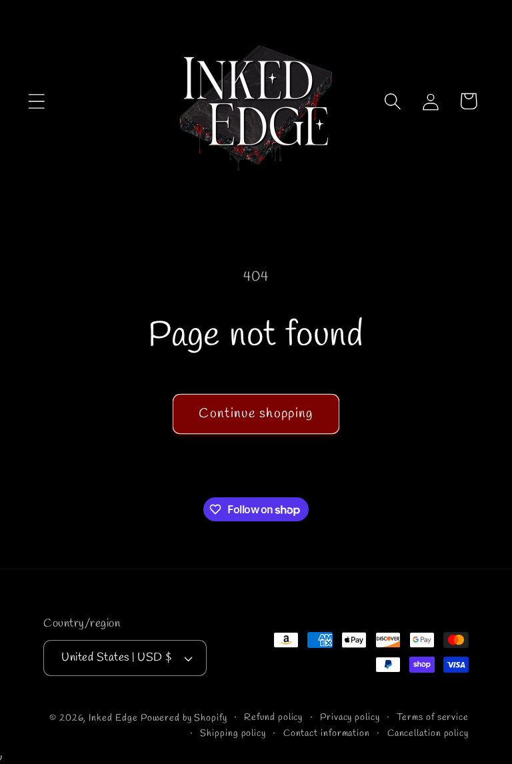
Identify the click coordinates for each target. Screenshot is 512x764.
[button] (36, 101)
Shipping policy (233, 733)
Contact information (326, 733)
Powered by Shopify (184, 718)
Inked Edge (113, 718)
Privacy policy (350, 717)
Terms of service (433, 717)
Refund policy (273, 717)
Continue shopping (256, 414)
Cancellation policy (428, 733)
